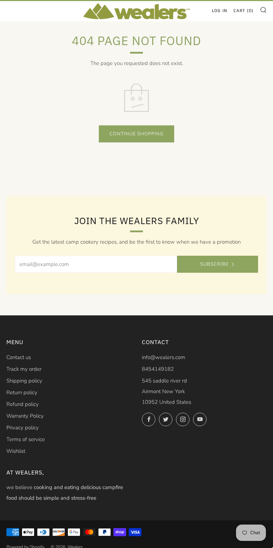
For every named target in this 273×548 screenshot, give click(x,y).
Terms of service (25, 439)
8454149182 (158, 369)
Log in (219, 10)
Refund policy (22, 404)
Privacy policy (22, 427)
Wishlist (15, 451)
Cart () (243, 10)
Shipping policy (24, 380)
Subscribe (214, 264)
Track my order (24, 369)
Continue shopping (136, 134)
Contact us (18, 357)
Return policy (21, 392)
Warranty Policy (25, 415)
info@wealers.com (163, 357)
